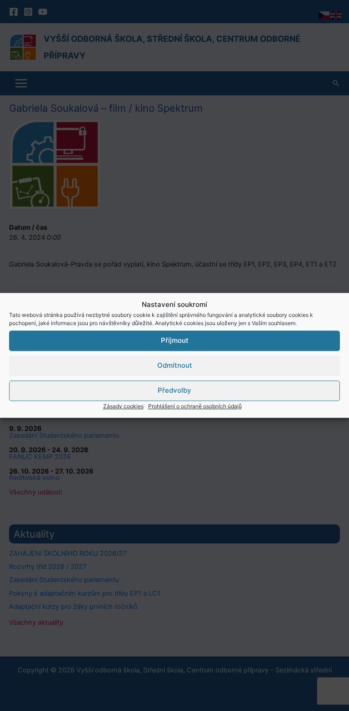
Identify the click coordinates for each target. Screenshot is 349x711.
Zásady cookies (123, 406)
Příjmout (175, 340)
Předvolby (174, 390)
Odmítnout (174, 365)
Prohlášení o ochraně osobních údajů (195, 406)
